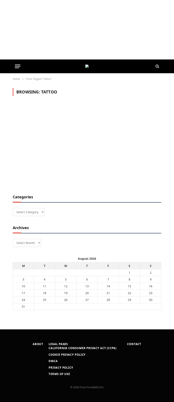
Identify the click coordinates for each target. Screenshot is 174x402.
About (38, 344)
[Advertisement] (87, 29)
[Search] (157, 66)
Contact (134, 344)
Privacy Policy (61, 368)
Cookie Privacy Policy (67, 355)
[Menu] (17, 66)
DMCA (53, 361)
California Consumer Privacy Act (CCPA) (82, 348)
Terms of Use (59, 374)
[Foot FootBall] (87, 66)
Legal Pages (58, 344)
